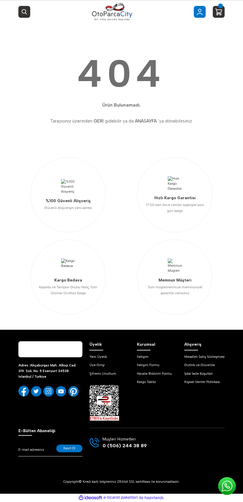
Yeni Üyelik (98, 357)
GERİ (99, 121)
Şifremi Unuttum (102, 373)
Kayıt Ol (69, 448)
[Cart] (219, 12)
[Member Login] (199, 12)
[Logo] (112, 12)
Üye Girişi (97, 365)
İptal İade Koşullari (198, 373)
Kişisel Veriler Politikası (202, 382)
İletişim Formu (148, 365)
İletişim (142, 357)
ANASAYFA (146, 121)
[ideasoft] (90, 498)
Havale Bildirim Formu (154, 373)
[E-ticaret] (120, 497)
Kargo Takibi (146, 382)
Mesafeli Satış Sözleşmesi (204, 357)
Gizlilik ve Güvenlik (199, 365)
